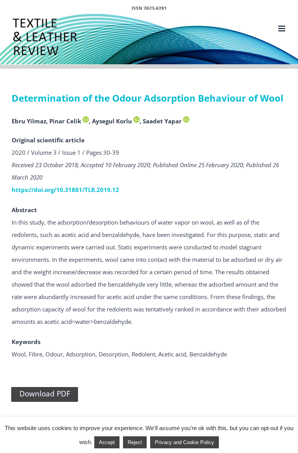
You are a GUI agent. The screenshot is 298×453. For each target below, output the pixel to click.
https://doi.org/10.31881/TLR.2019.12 (65, 190)
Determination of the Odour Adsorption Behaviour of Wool (147, 98)
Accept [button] (107, 442)
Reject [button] (135, 442)
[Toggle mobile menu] (282, 28)
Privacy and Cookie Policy (184, 442)
